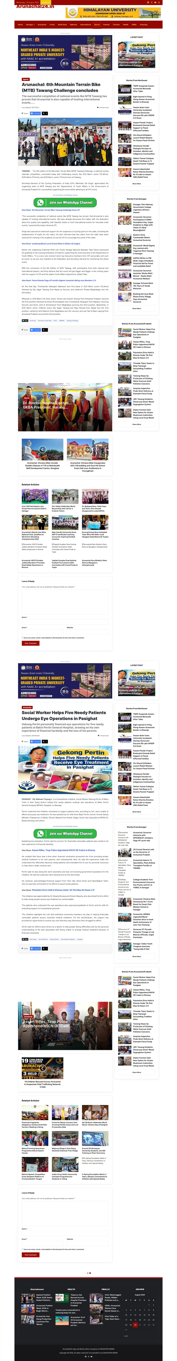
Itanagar (29, 25)
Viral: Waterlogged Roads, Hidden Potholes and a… (113, 1297)
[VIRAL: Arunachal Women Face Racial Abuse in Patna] (96, 1308)
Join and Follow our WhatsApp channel (65, 195)
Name (25, 617)
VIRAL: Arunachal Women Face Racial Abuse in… (112, 1308)
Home (20, 25)
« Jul (126, 1336)
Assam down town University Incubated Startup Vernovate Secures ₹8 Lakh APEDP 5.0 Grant (143, 112)
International (85, 25)
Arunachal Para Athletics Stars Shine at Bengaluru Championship (94, 562)
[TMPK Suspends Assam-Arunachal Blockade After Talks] (124, 89)
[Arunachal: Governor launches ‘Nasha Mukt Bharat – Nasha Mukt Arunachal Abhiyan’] (124, 273)
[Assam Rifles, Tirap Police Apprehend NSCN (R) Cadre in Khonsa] (124, 345)
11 (130, 1315)
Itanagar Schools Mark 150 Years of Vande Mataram (143, 286)
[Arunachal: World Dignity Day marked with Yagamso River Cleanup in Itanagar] (124, 248)
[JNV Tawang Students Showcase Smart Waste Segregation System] (124, 402)
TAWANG (61, 320)
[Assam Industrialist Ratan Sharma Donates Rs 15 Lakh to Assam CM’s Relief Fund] (124, 172)
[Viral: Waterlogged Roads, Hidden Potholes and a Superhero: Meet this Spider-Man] (96, 1298)
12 (135, 1315)
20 (140, 1320)
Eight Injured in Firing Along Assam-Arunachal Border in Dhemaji (143, 99)
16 (153, 1315)
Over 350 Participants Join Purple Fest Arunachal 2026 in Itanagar (34, 508)
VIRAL (134, 25)
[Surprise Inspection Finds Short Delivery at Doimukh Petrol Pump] (124, 391)
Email (24, 627)
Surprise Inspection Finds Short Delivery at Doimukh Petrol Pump (143, 391)
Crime (52, 25)
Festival (106, 25)
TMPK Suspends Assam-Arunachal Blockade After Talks (144, 88)
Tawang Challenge (72, 320)
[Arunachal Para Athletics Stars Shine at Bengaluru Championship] (95, 550)
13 (140, 1315)
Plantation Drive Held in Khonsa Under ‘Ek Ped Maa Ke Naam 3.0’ (143, 355)
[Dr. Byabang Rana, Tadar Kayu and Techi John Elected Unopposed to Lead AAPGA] (95, 496)
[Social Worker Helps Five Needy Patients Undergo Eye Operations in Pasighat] (124, 332)
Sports (97, 25)
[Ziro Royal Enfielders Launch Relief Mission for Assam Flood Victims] (124, 138)
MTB (55, 320)
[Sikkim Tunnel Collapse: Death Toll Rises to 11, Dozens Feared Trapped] (124, 161)
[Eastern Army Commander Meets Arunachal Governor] (124, 238)
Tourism (116, 25)
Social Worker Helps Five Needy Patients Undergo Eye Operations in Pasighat (135, 62)
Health (125, 25)
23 (153, 1320)
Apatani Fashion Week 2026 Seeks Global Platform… (44, 1297)
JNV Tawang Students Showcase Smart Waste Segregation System (143, 402)
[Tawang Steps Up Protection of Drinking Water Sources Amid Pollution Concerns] (124, 379)
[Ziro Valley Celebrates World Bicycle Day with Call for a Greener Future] (65, 496)
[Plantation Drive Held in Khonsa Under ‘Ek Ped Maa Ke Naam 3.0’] (124, 355)
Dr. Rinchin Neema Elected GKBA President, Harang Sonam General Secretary (46, 407)
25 (131, 1325)
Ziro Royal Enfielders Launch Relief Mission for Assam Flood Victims (143, 138)
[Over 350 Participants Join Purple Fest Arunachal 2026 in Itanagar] (35, 496)
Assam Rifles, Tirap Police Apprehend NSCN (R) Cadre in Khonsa (143, 344)
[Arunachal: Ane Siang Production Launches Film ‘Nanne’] (27, 1319)
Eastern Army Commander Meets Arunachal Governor (142, 237)
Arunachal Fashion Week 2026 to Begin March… (44, 1308)
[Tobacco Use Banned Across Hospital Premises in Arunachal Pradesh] (62, 1298)
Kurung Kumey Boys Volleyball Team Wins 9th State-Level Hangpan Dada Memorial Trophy (95, 534)
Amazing (143, 25)
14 (144, 1315)
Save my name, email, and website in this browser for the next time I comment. (54, 638)
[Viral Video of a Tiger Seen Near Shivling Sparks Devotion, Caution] (96, 1319)
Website (70, 627)
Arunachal (42, 25)
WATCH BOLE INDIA (65, 339)
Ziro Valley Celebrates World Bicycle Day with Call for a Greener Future (63, 508)
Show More (136, 184)
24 (126, 1325)
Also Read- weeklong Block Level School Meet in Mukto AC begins (51, 243)
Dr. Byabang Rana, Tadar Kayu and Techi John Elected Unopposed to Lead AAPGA (94, 508)
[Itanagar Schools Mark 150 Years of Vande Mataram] (124, 286)
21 (144, 1320)
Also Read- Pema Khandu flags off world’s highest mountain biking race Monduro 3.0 (59, 280)
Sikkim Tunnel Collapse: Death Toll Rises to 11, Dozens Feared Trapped (143, 161)
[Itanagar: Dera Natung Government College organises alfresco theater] (124, 207)
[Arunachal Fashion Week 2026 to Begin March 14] (27, 1308)
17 (126, 1320)
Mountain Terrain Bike (45, 320)
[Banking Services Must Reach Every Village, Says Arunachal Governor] (124, 297)
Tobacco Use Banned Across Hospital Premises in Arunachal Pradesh (78, 1300)
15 (149, 1315)
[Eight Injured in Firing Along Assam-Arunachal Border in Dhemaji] (124, 99)
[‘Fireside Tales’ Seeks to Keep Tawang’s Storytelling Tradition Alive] (124, 366)
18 (131, 1320)
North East (62, 25)
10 (126, 1315)
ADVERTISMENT (65, 33)
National (73, 25)
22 (149, 1320)
